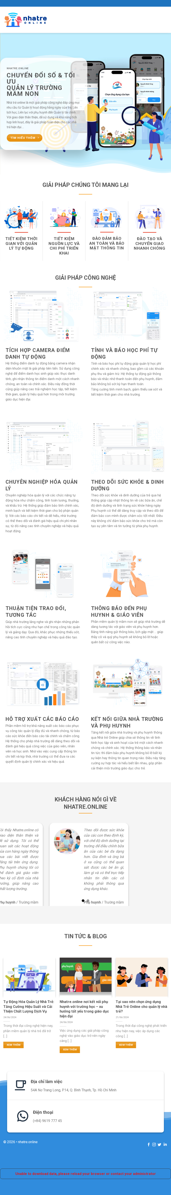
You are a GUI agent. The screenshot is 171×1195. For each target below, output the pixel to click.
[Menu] (157, 20)
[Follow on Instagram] (154, 1144)
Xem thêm (13, 1044)
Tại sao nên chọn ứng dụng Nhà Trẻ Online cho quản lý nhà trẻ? (141, 1006)
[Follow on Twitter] (159, 1144)
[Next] (162, 104)
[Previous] (9, 104)
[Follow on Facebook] (148, 1144)
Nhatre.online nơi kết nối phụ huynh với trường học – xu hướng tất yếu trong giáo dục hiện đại (84, 1009)
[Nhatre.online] (25, 20)
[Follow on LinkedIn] (165, 1144)
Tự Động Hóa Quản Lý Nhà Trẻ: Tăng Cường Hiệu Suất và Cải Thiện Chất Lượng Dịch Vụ (28, 1006)
